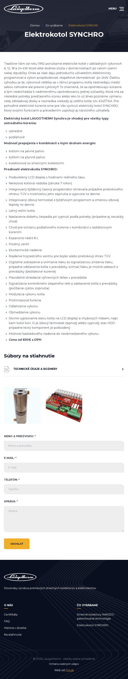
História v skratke (15, 628)
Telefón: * (12, 479)
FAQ (7, 621)
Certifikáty (11, 614)
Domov (35, 25)
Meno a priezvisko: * (20, 436)
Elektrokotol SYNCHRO (92, 625)
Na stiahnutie (13, 634)
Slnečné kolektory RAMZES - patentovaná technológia (96, 616)
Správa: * (11, 501)
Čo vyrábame (54, 25)
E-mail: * (10, 458)
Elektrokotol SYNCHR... (83, 25)
